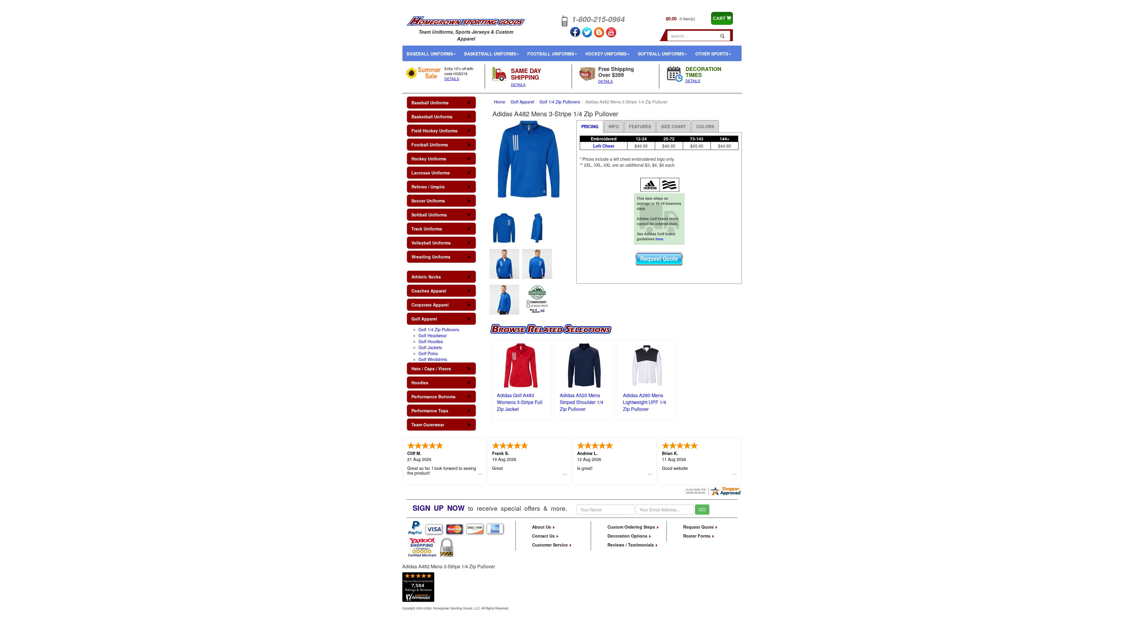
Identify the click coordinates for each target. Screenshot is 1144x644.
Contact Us (544, 536)
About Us (542, 527)
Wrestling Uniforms (430, 257)
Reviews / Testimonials (631, 545)
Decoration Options (628, 536)
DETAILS (451, 78)
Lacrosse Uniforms (430, 173)
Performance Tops (429, 411)
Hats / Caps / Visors (431, 368)
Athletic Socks (426, 277)
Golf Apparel (424, 319)
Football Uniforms (550, 54)
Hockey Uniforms (606, 54)
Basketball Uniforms (490, 54)
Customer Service (550, 545)
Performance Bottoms (433, 397)
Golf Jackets (430, 347)
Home (499, 102)
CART (720, 18)
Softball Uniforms (661, 54)
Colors (705, 126)
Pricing (590, 126)
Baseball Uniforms (430, 54)
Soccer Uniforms (428, 201)
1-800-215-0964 (598, 19)
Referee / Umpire (428, 187)
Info (614, 126)
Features (640, 126)
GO (702, 510)
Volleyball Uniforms (431, 243)
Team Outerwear (427, 425)
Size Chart (673, 126)
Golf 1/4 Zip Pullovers (439, 329)
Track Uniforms (426, 229)
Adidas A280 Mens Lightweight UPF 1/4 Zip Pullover (644, 402)
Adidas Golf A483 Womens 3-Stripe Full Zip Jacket (520, 402)
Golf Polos (428, 353)
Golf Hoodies (431, 341)
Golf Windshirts (433, 359)
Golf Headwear (433, 335)
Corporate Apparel (430, 305)
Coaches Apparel (428, 291)
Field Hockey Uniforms (434, 131)
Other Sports (711, 54)
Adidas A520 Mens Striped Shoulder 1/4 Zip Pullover (581, 402)
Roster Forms (697, 536)
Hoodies (419, 383)
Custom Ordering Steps (631, 527)
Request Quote (699, 527)
